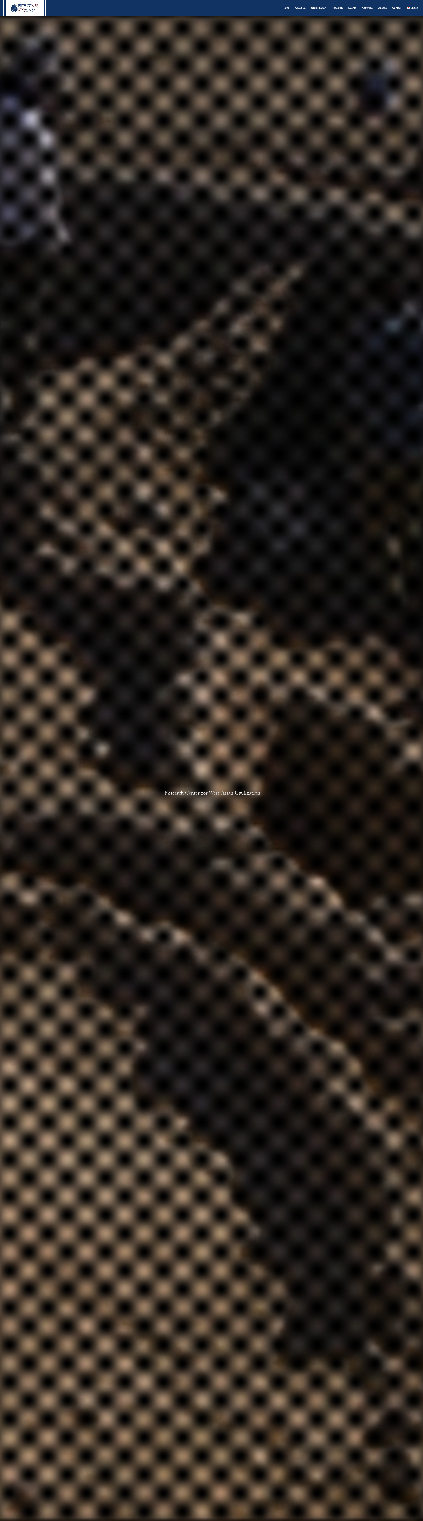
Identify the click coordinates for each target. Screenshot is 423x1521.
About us (300, 7)
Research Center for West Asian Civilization (212, 793)
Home (286, 7)
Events (352, 7)
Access (382, 7)
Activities (367, 7)
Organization (318, 7)
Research (337, 7)
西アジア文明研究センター (24, 8)
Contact (396, 7)
